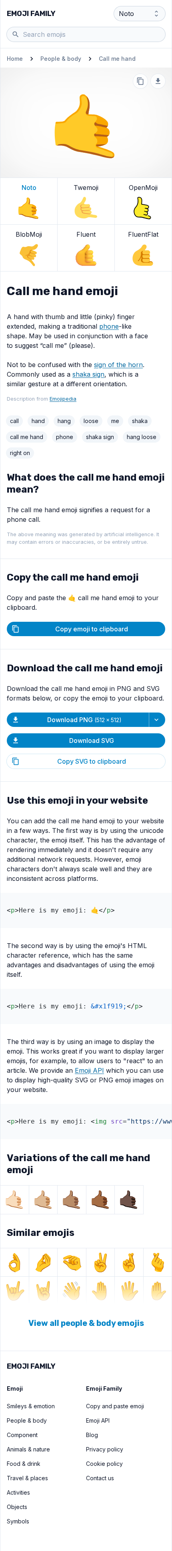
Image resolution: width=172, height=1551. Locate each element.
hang (64, 420)
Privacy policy (104, 1449)
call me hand (26, 436)
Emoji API (89, 1070)
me (115, 420)
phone (109, 326)
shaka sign (88, 374)
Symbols (18, 1521)
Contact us (100, 1478)
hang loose (141, 436)
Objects (17, 1506)
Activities (18, 1492)
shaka (140, 420)
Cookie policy (104, 1463)
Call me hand (117, 58)
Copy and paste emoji (115, 1406)
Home (15, 58)
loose (91, 420)
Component (22, 1434)
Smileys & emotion (31, 1406)
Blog (92, 1434)
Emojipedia (63, 399)
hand (38, 420)
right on (20, 452)
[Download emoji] (158, 81)
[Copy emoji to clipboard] (140, 81)
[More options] (157, 720)
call (14, 420)
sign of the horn (118, 365)
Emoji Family (31, 13)
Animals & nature (28, 1449)
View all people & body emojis (86, 1323)
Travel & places (27, 1478)
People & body (60, 58)
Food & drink (23, 1463)
